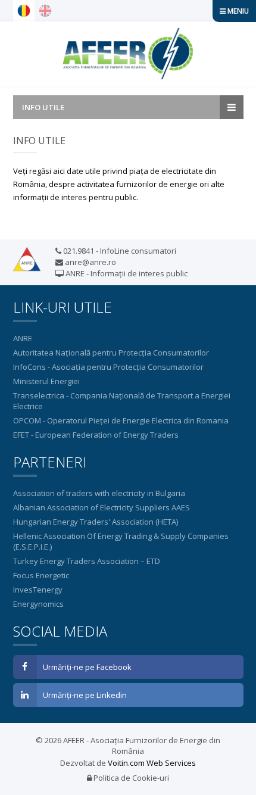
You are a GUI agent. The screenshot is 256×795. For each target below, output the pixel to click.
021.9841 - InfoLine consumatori (118, 250)
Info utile (43, 107)
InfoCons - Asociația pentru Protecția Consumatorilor (108, 366)
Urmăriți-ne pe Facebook (87, 667)
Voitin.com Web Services (152, 762)
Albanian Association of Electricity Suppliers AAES (101, 507)
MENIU (237, 11)
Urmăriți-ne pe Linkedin (85, 695)
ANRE (22, 338)
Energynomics (38, 603)
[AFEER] (128, 53)
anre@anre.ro (89, 262)
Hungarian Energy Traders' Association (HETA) (95, 521)
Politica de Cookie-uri (130, 777)
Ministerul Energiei (46, 381)
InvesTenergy (38, 589)
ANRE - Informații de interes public (126, 273)
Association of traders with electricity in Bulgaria (99, 493)
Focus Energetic (41, 575)
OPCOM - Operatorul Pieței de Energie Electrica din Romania (121, 420)
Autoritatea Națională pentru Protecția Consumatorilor (111, 352)
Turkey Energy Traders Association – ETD (86, 561)
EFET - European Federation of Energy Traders (96, 434)
